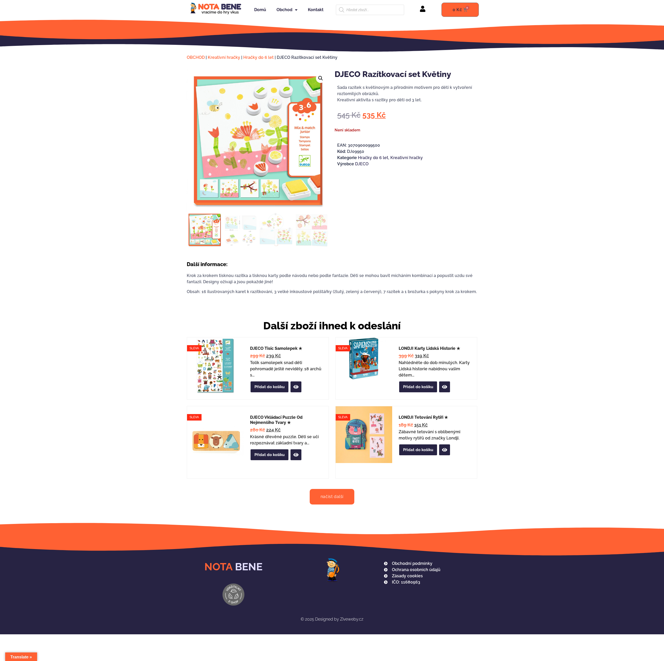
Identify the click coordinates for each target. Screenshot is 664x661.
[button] (320, 78)
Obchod (284, 9)
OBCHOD (196, 57)
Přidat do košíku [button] (269, 387)
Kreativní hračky (224, 57)
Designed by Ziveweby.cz (332, 619)
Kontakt (315, 9)
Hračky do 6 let (258, 57)
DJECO (362, 163)
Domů (260, 9)
